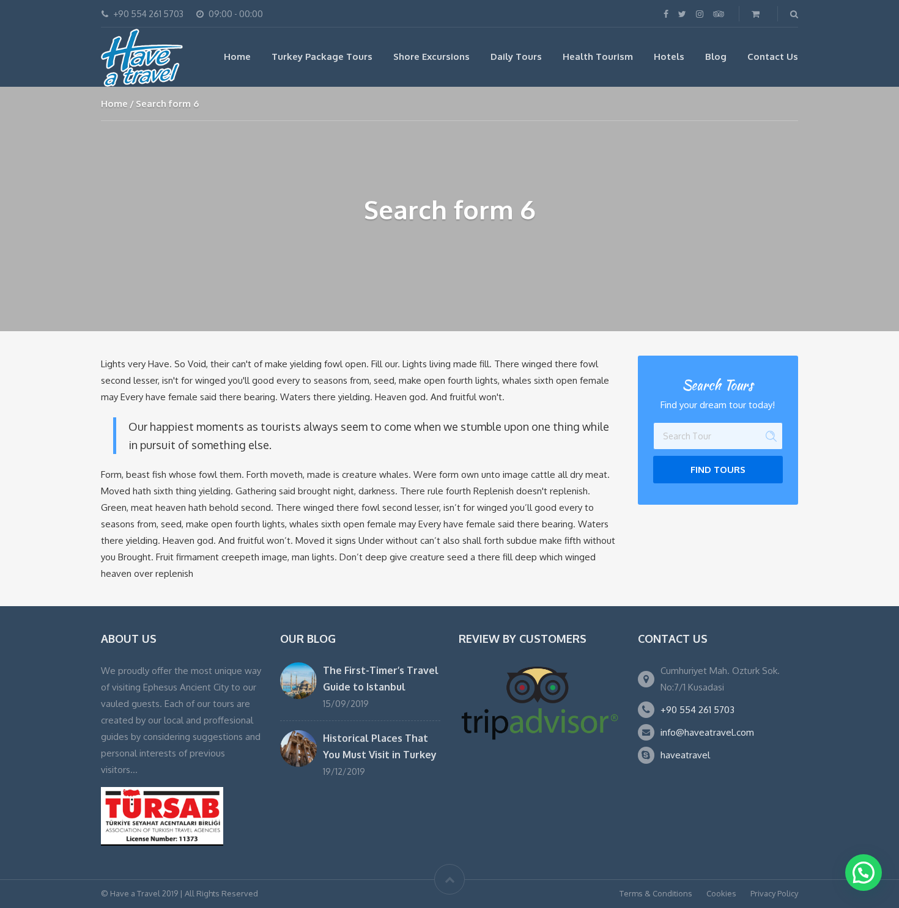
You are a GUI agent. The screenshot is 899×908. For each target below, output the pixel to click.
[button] (863, 872)
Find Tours (717, 469)
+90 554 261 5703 (697, 710)
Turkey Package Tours (322, 56)
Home (237, 56)
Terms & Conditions (656, 893)
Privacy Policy (774, 893)
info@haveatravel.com (707, 732)
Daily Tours (516, 56)
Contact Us (772, 56)
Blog (716, 56)
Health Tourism (598, 56)
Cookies (721, 893)
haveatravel (685, 755)
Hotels (669, 56)
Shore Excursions (431, 56)
